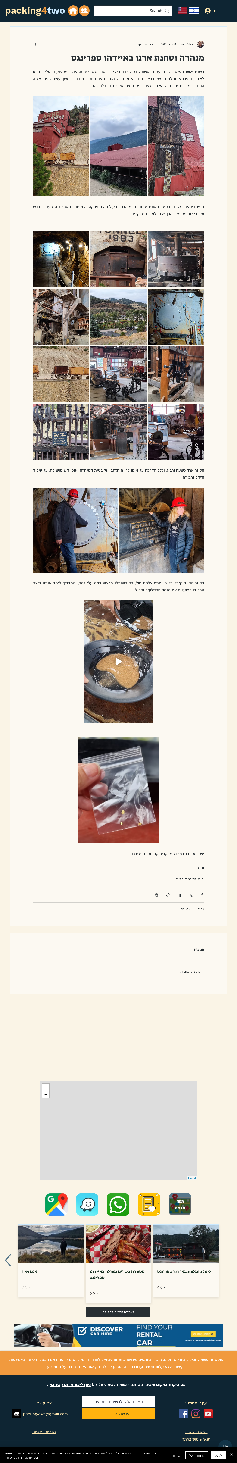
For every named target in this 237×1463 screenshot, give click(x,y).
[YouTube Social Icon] (208, 1413)
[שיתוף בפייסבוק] (202, 895)
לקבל (218, 1455)
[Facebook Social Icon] (183, 1413)
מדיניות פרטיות (16, 1457)
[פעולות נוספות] (35, 44)
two (56, 10)
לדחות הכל (196, 1455)
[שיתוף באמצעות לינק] (168, 895)
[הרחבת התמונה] (176, 146)
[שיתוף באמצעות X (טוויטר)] (190, 895)
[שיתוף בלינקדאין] (179, 895)
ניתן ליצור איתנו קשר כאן (69, 1384)
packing (23, 10)
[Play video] (118, 661)
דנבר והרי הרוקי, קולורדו (189, 879)
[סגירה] (231, 1455)
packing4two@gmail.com (45, 1414)
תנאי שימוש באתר (196, 1439)
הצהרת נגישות (196, 1431)
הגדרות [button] (177, 1455)
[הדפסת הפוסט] (156, 895)
